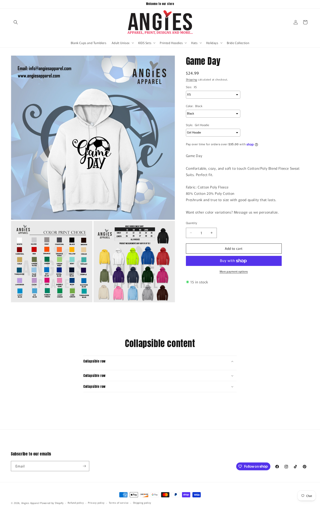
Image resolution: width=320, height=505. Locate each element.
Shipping (191, 79)
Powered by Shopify (52, 503)
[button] (15, 22)
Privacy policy (96, 502)
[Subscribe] (84, 466)
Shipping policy (142, 502)
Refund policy (76, 502)
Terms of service (119, 502)
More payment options (234, 271)
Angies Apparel (30, 503)
